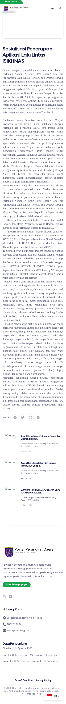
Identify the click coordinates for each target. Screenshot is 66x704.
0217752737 (14, 624)
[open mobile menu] (60, 8)
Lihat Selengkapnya (16, 585)
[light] (52, 8)
